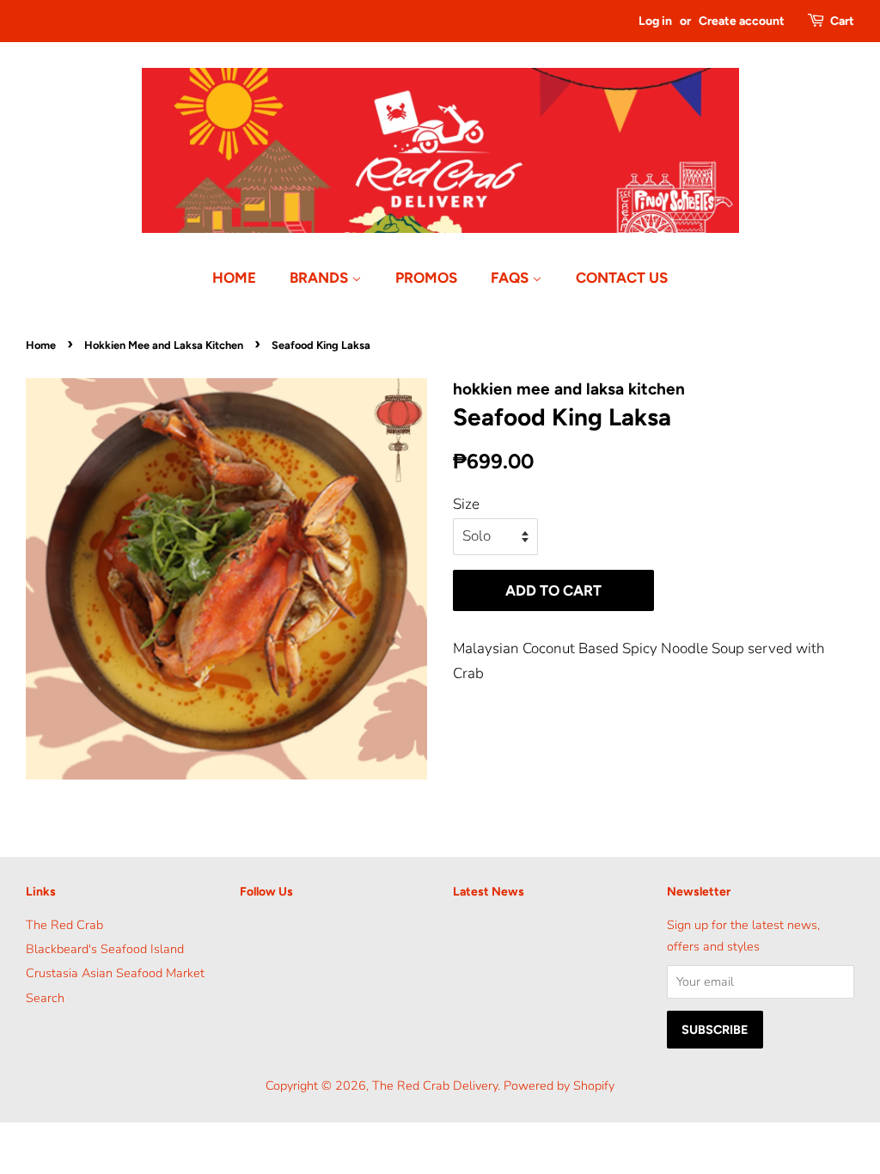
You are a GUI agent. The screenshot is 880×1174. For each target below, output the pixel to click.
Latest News (488, 891)
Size (466, 504)
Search (45, 997)
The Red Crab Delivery (435, 1085)
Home (41, 345)
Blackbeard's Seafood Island (105, 948)
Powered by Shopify (559, 1085)
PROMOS (426, 277)
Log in (655, 21)
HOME (234, 277)
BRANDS (320, 277)
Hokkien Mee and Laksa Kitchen (163, 345)
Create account (742, 21)
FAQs (511, 277)
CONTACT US (622, 277)
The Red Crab (64, 924)
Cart (842, 21)
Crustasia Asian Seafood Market (115, 972)
